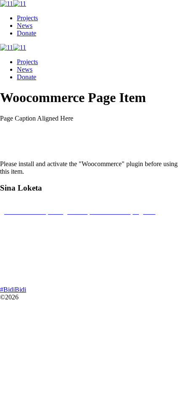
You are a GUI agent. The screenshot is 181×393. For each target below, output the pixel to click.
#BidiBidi (13, 289)
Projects (27, 18)
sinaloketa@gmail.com (34, 248)
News (24, 25)
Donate (26, 33)
